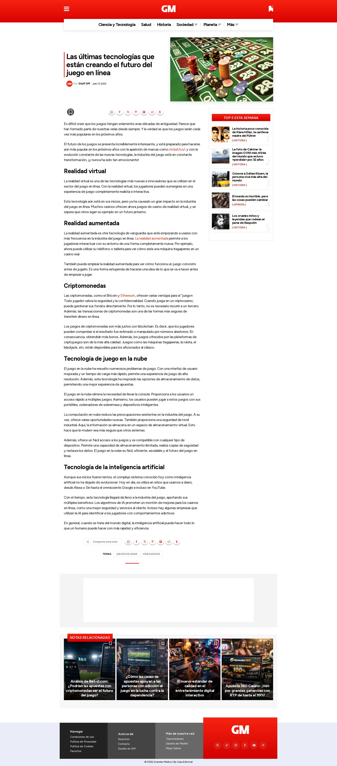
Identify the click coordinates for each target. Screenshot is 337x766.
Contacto (124, 743)
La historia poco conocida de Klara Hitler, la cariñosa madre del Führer (250, 132)
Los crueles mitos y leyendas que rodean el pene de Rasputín (248, 219)
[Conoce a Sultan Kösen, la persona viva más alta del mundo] (220, 179)
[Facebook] (119, 111)
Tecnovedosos (175, 738)
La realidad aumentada (151, 238)
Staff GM (84, 83)
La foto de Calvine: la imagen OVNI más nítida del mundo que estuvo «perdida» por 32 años (249, 154)
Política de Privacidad (83, 741)
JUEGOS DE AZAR (126, 554)
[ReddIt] (152, 111)
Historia (239, 140)
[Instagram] (235, 745)
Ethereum (127, 295)
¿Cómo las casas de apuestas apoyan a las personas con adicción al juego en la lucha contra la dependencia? (142, 685)
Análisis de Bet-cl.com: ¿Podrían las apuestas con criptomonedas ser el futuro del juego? (89, 688)
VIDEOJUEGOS (151, 554)
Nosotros (124, 739)
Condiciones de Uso (82, 736)
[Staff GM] (69, 84)
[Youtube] (254, 745)
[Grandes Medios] (168, 8)
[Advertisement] (168, 600)
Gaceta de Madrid (177, 743)
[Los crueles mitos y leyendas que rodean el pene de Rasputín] (220, 221)
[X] (127, 111)
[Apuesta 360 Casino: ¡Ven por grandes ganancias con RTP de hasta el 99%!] (247, 669)
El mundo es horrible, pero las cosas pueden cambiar (250, 198)
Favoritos (75, 751)
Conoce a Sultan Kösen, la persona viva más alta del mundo (250, 177)
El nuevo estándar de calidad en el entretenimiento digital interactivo (194, 688)
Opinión (239, 204)
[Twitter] (217, 745)
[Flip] (143, 111)
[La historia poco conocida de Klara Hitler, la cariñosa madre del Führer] (220, 134)
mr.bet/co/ (177, 149)
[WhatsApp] (111, 111)
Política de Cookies (81, 746)
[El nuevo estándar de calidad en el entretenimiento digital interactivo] (195, 669)
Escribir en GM (127, 748)
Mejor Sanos (173, 748)
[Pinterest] (135, 111)
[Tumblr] (160, 111)
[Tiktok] (226, 745)
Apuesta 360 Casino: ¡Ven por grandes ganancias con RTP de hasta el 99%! (247, 690)
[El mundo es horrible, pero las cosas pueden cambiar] (220, 200)
